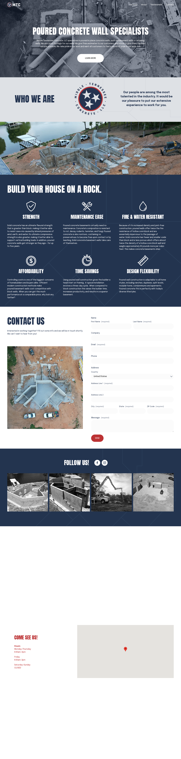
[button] (125, 649)
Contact (170, 5)
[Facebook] (97, 463)
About (144, 5)
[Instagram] (105, 463)
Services (133, 5)
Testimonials (156, 5)
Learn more (90, 58)
